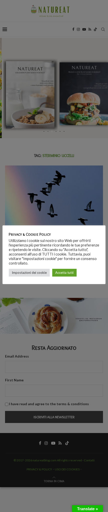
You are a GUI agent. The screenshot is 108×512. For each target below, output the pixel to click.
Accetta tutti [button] (64, 273)
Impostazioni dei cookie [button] (29, 273)
